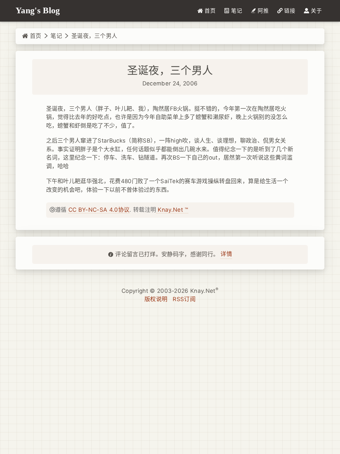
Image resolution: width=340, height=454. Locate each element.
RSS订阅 (184, 299)
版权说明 (155, 299)
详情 (226, 254)
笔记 (56, 36)
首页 (34, 36)
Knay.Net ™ (172, 209)
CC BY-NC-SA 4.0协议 (98, 209)
